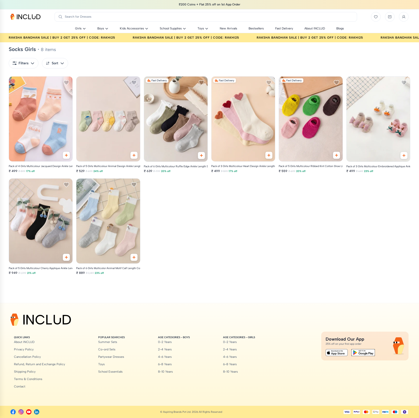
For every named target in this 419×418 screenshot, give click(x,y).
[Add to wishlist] (66, 83)
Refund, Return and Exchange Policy (39, 364)
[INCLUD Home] (25, 17)
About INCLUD (24, 342)
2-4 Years (165, 349)
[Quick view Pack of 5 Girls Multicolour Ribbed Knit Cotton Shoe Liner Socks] (336, 155)
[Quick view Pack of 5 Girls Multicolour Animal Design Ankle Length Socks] (134, 155)
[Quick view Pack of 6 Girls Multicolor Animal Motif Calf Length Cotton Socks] (134, 257)
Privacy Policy (24, 349)
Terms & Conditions (28, 379)
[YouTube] (28, 412)
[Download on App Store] (337, 352)
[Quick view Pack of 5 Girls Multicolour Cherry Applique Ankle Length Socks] (66, 257)
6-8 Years (165, 364)
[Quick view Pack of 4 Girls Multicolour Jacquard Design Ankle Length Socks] (66, 155)
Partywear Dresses (111, 357)
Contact (19, 386)
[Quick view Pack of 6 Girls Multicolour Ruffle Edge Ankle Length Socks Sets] (201, 155)
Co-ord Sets (106, 349)
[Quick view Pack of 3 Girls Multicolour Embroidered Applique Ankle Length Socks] (403, 155)
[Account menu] (404, 17)
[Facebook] (13, 412)
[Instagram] (21, 412)
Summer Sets (107, 342)
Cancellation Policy (27, 357)
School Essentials (110, 372)
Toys (101, 364)
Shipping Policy (25, 372)
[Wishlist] (376, 17)
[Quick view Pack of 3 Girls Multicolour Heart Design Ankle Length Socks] (268, 155)
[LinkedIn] (36, 412)
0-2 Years (165, 342)
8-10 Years (165, 372)
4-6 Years (165, 357)
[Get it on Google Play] (363, 352)
